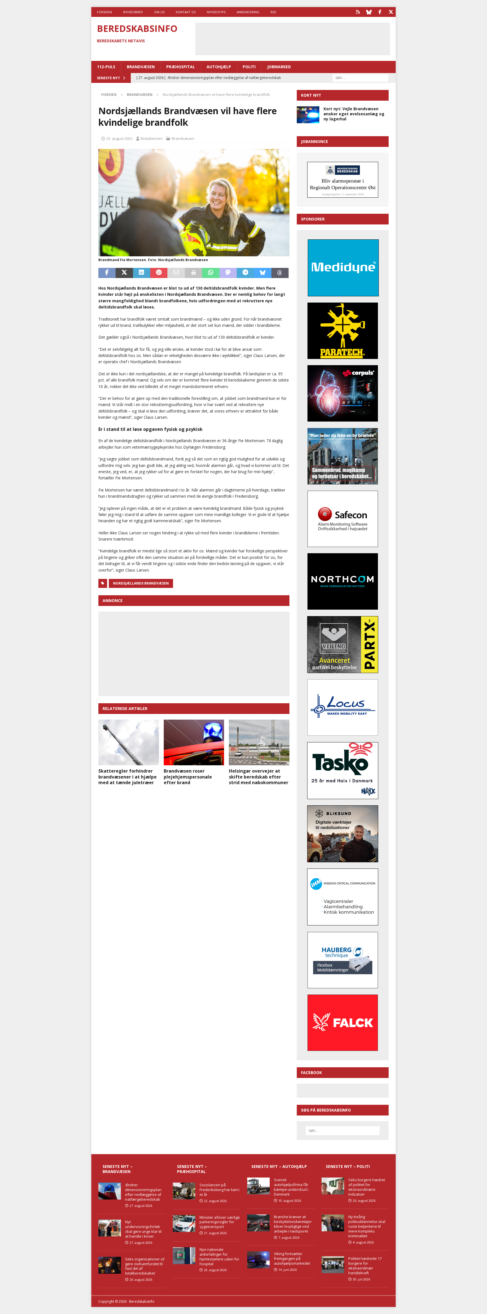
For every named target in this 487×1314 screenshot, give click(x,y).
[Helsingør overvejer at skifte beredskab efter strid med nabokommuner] (259, 742)
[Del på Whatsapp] (210, 273)
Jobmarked (279, 66)
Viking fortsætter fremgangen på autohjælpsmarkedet (292, 1258)
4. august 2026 (363, 1242)
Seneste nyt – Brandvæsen (117, 1169)
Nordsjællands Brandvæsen (141, 583)
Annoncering (248, 12)
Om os (159, 12)
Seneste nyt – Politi (348, 1166)
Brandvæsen (141, 66)
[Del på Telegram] (245, 273)
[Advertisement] (292, 38)
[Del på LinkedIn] (141, 273)
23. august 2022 (119, 138)
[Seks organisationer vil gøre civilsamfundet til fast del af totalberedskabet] (109, 1265)
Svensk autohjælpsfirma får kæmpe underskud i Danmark (291, 1187)
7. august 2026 (288, 1237)
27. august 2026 (141, 1205)
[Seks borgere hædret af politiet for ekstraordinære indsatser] (333, 1186)
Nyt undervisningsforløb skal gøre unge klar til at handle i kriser (143, 1229)
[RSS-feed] (358, 12)
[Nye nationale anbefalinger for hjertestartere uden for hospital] (184, 1255)
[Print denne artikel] (193, 273)
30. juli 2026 (361, 1279)
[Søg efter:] (360, 77)
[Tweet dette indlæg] (124, 273)
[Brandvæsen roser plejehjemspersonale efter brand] (194, 742)
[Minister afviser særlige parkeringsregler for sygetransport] (184, 1223)
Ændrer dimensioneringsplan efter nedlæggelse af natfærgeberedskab (143, 1192)
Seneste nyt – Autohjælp (279, 1166)
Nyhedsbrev (133, 12)
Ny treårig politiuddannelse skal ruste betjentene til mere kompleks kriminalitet (366, 1226)
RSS (273, 12)
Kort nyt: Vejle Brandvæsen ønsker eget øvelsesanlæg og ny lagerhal (354, 114)
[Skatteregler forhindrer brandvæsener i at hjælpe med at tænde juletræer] (128, 742)
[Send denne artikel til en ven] (176, 273)
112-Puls (106, 66)
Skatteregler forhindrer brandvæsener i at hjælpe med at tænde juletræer (127, 777)
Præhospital (180, 66)
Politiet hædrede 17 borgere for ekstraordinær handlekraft (365, 1265)
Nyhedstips (216, 12)
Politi (249, 66)
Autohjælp (219, 66)
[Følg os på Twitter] (391, 12)
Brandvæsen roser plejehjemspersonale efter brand (188, 777)
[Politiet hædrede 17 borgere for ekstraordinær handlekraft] (333, 1264)
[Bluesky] (369, 12)
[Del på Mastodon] (228, 273)
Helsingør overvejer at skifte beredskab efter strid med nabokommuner (258, 777)
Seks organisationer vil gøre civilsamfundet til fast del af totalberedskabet (144, 1266)
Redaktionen (152, 138)
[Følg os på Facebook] (380, 12)
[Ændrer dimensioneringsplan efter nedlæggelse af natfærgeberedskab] (109, 1191)
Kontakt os (186, 12)
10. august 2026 (289, 1200)
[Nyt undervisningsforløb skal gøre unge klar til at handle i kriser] (109, 1228)
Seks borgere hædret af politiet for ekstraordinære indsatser (366, 1187)
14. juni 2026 (287, 1269)
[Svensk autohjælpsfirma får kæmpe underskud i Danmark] (258, 1186)
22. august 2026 (215, 1201)
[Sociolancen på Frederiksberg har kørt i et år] (184, 1191)
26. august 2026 (141, 1279)
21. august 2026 (215, 1233)
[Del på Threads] (280, 273)
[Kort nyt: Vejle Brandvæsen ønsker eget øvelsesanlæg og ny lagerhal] (308, 114)
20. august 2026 (215, 1270)
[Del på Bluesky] (262, 273)
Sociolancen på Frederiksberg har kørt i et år (220, 1189)
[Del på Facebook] (107, 273)
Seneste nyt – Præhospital (192, 1169)
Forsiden (104, 12)
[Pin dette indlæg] (158, 273)
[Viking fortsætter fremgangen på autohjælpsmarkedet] (258, 1259)
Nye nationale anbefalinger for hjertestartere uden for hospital (219, 1256)
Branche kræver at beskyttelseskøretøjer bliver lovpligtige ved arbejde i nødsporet (293, 1224)
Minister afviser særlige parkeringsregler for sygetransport (220, 1222)
